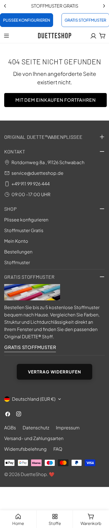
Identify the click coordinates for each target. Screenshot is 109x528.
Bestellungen (18, 252)
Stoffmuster (17, 262)
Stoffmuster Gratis (23, 230)
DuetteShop (34, 474)
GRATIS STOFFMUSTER (30, 347)
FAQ (57, 449)
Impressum (68, 427)
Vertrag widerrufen (54, 371)
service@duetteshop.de (37, 173)
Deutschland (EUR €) (34, 399)
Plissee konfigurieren (26, 220)
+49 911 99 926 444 (30, 184)
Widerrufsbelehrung (25, 449)
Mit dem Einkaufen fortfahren (55, 100)
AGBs (10, 427)
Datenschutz (36, 427)
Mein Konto (16, 241)
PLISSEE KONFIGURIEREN (26, 19)
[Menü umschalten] (6, 35)
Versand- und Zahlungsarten (33, 438)
